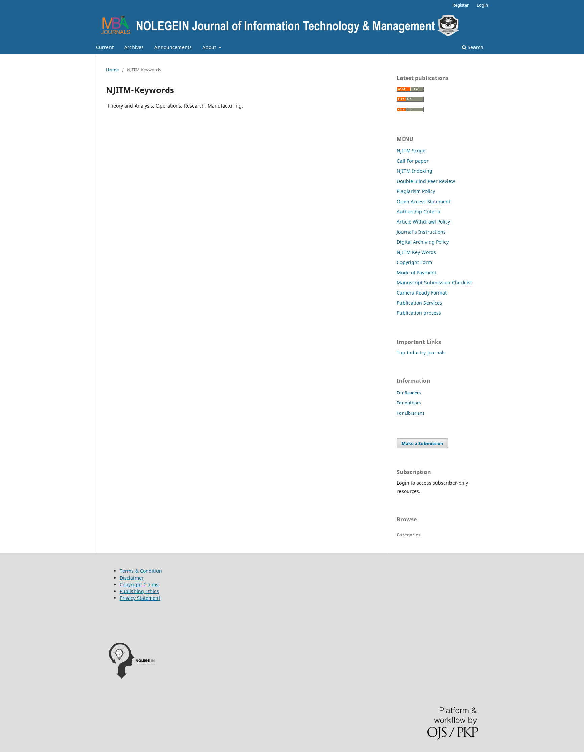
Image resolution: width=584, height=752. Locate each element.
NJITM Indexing (414, 171)
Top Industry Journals (421, 352)
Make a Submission (422, 443)
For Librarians (410, 413)
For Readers (409, 393)
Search (474, 47)
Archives (134, 47)
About (209, 47)
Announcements (173, 47)
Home (112, 70)
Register (460, 5)
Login (482, 5)
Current (105, 47)
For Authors (409, 403)
